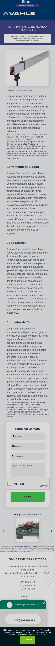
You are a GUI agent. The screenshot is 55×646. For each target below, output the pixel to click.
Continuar (27, 640)
